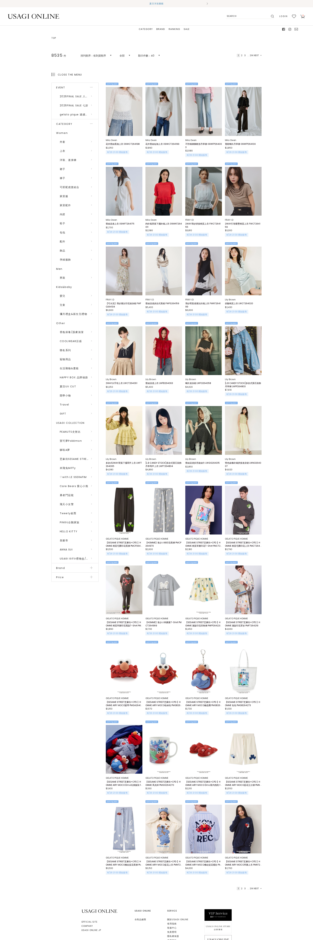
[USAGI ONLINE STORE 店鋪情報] (218, 927)
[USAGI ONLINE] (33, 16)
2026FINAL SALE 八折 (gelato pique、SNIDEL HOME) (79, 96)
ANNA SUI (66, 549)
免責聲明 (172, 931)
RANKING (174, 29)
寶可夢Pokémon (71, 441)
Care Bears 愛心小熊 (74, 486)
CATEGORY (146, 29)
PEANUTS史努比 (70, 432)
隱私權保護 (173, 936)
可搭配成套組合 (69, 187)
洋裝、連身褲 (68, 160)
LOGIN (283, 16)
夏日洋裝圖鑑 (156, 3)
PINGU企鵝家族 (70, 522)
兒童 (62, 305)
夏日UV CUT (68, 386)
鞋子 (62, 223)
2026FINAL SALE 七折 (74, 105)
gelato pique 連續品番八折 (78, 114)
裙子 (62, 169)
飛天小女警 (67, 504)
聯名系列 (65, 350)
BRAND (160, 29)
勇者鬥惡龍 (67, 495)
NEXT (256, 55)
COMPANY (87, 925)
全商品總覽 (140, 919)
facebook (283, 29)
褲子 (62, 178)
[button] (105, 3)
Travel (64, 404)
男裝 (62, 278)
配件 (62, 241)
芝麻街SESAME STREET (75, 459)
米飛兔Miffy (68, 468)
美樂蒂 (64, 540)
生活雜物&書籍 (69, 368)
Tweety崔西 (68, 513)
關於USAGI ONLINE (177, 919)
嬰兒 (62, 296)
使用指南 (172, 923)
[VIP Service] (218, 915)
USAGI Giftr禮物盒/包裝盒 (77, 558)
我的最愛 (294, 16)
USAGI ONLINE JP (91, 930)
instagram (290, 29)
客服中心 (172, 927)
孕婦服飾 (65, 259)
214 (251, 55)
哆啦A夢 (65, 450)
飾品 (62, 250)
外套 (62, 142)
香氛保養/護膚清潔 (72, 332)
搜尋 (272, 16)
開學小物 (65, 395)
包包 (62, 232)
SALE (187, 29)
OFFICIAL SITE (89, 921)
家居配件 (65, 205)
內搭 (62, 214)
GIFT (63, 413)
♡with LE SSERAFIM (73, 477)
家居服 (64, 196)
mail (296, 29)
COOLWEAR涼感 (71, 341)
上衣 (62, 151)
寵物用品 (65, 359)
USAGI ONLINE (99, 911)
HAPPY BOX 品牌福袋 (74, 377)
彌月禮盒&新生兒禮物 (73, 314)
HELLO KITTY (68, 531)
